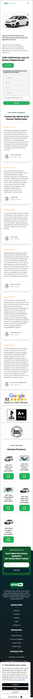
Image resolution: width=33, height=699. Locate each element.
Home (3, 45)
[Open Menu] (28, 3)
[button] (27, 14)
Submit (16, 103)
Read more (8, 476)
